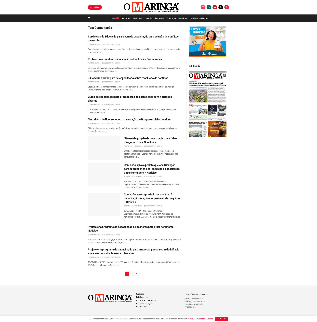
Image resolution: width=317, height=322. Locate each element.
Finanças (171, 18)
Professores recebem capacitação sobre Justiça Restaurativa (125, 59)
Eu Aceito (221, 319)
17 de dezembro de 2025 (111, 234)
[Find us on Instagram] (203, 7)
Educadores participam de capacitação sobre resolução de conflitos (128, 78)
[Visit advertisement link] (207, 41)
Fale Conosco (142, 297)
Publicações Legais (199, 18)
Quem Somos (141, 307)
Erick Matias (95, 44)
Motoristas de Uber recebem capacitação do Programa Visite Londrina (129, 119)
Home (114, 18)
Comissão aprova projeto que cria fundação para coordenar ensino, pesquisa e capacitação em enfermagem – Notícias (152, 168)
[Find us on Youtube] (214, 7)
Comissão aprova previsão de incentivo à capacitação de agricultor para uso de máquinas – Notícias (152, 198)
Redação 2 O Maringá (134, 146)
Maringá (126, 18)
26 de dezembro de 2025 (111, 44)
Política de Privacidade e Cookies (200, 319)
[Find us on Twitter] (220, 7)
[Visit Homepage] (151, 7)
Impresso (140, 294)
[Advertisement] (207, 182)
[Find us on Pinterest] (226, 7)
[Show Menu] (89, 18)
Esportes (159, 18)
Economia (137, 18)
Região (149, 18)
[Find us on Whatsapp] (209, 7)
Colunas (183, 18)
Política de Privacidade (146, 300)
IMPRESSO (94, 7)
